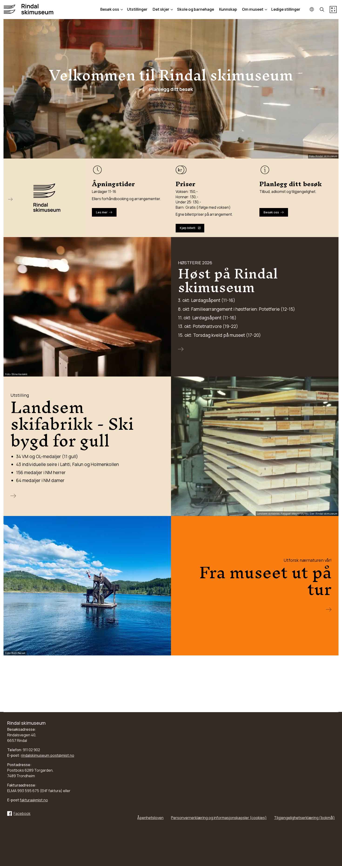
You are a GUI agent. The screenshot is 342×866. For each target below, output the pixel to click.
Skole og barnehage (195, 9)
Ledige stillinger (285, 9)
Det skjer (161, 9)
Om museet (252, 9)
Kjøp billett (187, 228)
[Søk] (322, 10)
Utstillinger (137, 9)
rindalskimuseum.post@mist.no (47, 755)
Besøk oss (109, 9)
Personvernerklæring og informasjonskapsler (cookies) (219, 817)
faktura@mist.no (34, 800)
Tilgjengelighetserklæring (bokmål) (304, 817)
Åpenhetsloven (150, 817)
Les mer (101, 212)
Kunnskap (228, 9)
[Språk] (312, 9)
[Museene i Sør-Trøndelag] (333, 11)
